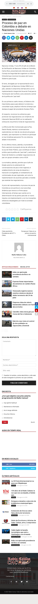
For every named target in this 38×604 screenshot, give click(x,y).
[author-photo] (19, 252)
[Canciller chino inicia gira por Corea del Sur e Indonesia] (7, 314)
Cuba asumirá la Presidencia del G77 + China (9, 233)
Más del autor (25, 267)
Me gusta (32, 464)
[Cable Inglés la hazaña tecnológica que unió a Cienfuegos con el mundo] (6, 531)
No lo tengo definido (10, 410)
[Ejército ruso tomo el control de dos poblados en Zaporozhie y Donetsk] (7, 323)
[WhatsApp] (17, 38)
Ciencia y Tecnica (7, 307)
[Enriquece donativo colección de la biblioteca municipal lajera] (6, 502)
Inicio (3, 16)
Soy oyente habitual (10, 403)
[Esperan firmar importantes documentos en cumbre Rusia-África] (7, 283)
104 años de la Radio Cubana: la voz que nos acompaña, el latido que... (23, 493)
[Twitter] (8, 38)
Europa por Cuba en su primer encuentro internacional (28, 233)
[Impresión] (31, 38)
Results (33, 422)
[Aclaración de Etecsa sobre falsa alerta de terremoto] (6, 512)
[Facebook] (4, 38)
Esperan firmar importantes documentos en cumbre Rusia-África (24, 284)
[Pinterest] (22, 38)
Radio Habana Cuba (9, 33)
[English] (18, 7)
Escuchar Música (9, 414)
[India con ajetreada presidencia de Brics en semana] (7, 274)
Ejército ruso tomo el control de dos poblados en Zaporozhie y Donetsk (23, 323)
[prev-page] (3, 330)
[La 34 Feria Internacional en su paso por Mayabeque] (6, 482)
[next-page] (6, 330)
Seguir (33, 468)
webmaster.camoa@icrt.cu (23, 576)
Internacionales (17, 16)
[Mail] (16, 582)
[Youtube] (27, 582)
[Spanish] (26, 7)
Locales (13, 485)
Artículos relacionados (10, 267)
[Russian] (22, 7)
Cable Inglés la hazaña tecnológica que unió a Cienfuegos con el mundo (20, 532)
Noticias (9, 16)
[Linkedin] (26, 38)
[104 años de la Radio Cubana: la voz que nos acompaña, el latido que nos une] (6, 492)
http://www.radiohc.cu (19, 257)
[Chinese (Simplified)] (14, 7)
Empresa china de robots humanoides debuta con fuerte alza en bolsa (24, 304)
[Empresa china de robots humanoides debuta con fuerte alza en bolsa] (7, 304)
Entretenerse (8, 418)
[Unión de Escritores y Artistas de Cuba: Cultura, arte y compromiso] (6, 521)
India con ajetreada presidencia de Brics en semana (21, 274)
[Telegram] (13, 38)
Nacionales (14, 515)
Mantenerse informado (11, 407)
